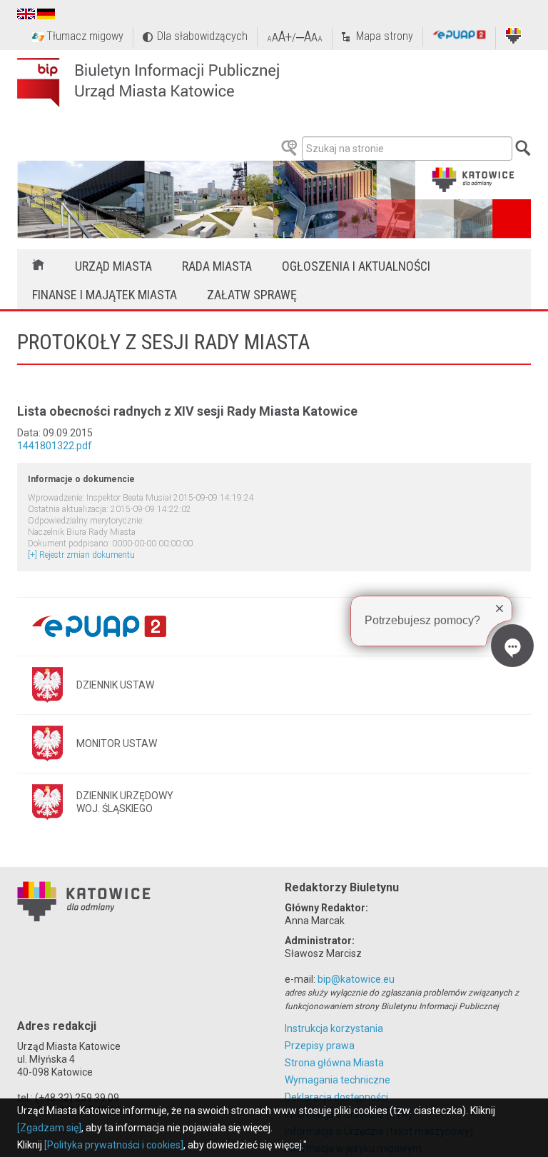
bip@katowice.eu (356, 979)
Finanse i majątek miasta (104, 294)
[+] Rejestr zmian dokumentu (81, 555)
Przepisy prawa (320, 1045)
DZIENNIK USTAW (115, 685)
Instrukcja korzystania (334, 1028)
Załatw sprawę (252, 294)
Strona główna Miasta (334, 1062)
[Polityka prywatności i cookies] (113, 1145)
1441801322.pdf (54, 445)
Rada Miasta (217, 266)
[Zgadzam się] (49, 1127)
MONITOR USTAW (116, 743)
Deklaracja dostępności (336, 1097)
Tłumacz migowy (84, 36)
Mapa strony (384, 36)
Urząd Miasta (113, 266)
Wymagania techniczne (337, 1080)
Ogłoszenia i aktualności (356, 266)
